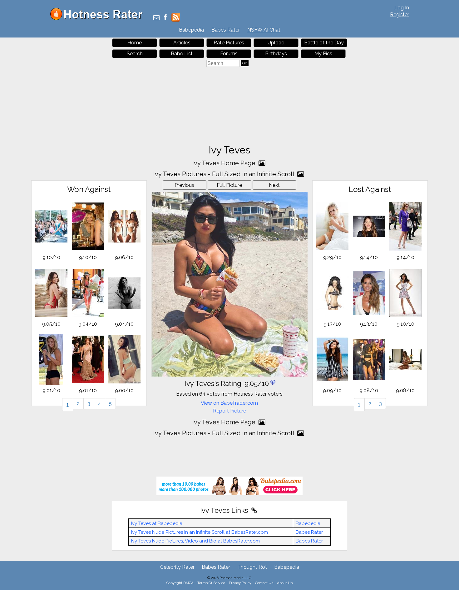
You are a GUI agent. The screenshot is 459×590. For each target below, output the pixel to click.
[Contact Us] (156, 18)
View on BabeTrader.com (229, 403)
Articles (181, 43)
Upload (276, 43)
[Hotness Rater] (98, 19)
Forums (229, 54)
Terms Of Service (211, 583)
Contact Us (264, 583)
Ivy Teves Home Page (224, 163)
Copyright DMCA (180, 583)
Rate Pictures (229, 43)
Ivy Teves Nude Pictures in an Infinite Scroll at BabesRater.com (199, 532)
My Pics (323, 54)
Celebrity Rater (177, 567)
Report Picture (229, 411)
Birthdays (276, 54)
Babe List (182, 54)
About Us (285, 583)
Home (134, 43)
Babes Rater (225, 30)
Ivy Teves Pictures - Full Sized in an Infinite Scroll (224, 174)
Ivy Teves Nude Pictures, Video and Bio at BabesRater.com (195, 541)
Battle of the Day (324, 43)
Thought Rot (252, 567)
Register (399, 15)
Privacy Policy (240, 583)
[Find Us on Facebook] (165, 18)
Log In (401, 8)
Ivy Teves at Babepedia (156, 523)
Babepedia (191, 30)
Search (135, 54)
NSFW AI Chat (263, 30)
